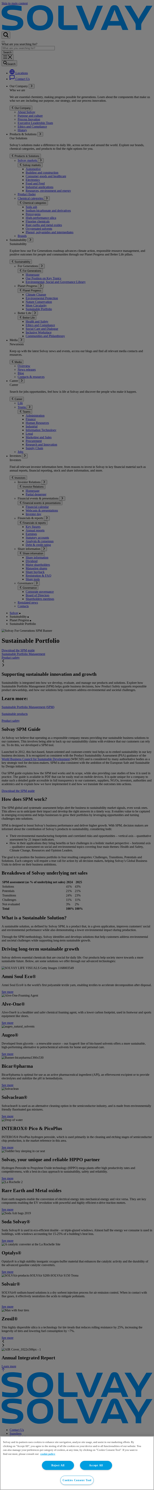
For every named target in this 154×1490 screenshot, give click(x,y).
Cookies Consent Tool (77, 1480)
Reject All (58, 1465)
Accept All (96, 1465)
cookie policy (47, 1453)
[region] (77, 1463)
